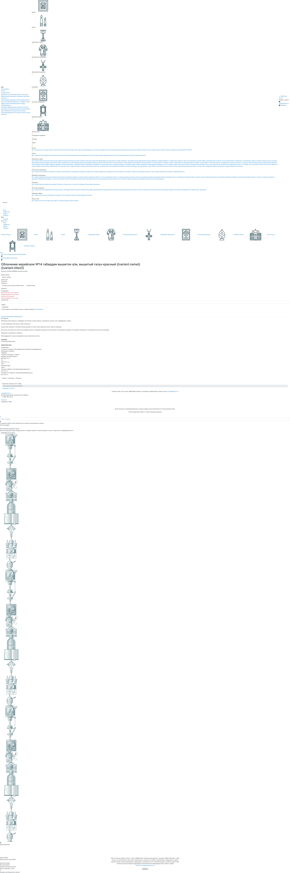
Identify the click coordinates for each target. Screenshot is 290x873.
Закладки (83, 189)
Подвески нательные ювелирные (242, 177)
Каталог (4, 202)
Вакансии (12, 112)
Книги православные (106, 189)
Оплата (9, 316)
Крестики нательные (112, 162)
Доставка (14, 316)
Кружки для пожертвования (263, 162)
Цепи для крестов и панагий (165, 166)
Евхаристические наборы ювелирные (84, 177)
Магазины (283, 105)
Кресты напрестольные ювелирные (202, 177)
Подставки (201, 164)
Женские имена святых (144, 150)
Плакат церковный (144, 189)
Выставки (26, 96)
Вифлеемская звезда (51, 189)
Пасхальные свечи (98, 155)
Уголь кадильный (114, 166)
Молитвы (116, 189)
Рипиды (38, 166)
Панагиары (144, 164)
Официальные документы (9, 96)
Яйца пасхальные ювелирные (155, 179)
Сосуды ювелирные (104, 179)
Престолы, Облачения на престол (233, 164)
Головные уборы (61, 171)
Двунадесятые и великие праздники (96, 150)
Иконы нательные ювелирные (140, 177)
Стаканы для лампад (86, 166)
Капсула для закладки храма (45, 162)
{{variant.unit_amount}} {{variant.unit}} (13, 285)
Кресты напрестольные (197, 162)
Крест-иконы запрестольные (128, 162)
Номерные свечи (87, 155)
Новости (26, 107)
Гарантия (19, 316)
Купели (43, 164)
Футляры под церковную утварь (141, 166)
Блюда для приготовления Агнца (79, 160)
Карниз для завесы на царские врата (58, 200)
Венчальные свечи (58, 155)
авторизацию (39, 309)
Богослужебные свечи (46, 155)
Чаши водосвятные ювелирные (136, 179)
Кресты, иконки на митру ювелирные (263, 177)
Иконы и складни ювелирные (122, 177)
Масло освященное (87, 164)
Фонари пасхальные (125, 166)
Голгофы (118, 160)
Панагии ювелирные (71, 179)
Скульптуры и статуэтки (71, 184)
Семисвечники (54, 166)
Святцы (163, 150)
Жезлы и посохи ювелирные (104, 177)
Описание (4, 316)
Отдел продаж (5, 100)
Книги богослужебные (61, 162)
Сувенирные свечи (140, 155)
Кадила (34, 162)
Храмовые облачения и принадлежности (172, 171)
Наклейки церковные (125, 189)
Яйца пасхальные (94, 184)
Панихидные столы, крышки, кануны (167, 164)
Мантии (68, 171)
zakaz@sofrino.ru (284, 103)
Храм (3, 110)
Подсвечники (194, 164)
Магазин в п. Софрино (19, 101)
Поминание (153, 189)
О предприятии (6, 105)
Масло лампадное (75, 164)
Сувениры (82, 184)
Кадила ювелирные (155, 177)
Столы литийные (66, 195)
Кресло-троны (43, 195)
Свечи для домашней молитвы (125, 155)
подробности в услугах (8, 433)
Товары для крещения (138, 171)
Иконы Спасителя (54, 150)
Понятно (145, 869)
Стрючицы (96, 166)
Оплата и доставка (22, 94)
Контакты (4, 98)
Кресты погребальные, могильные (226, 162)
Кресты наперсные (184, 162)
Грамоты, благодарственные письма (69, 189)
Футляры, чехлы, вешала (152, 171)
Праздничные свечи (110, 155)
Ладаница (52, 164)
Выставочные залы (14, 110)
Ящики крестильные (236, 166)
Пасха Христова (79, 150)
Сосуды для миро (74, 166)
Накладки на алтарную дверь (127, 164)
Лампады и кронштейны (62, 164)
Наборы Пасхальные (175, 189)
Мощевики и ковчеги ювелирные (55, 179)
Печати (187, 164)
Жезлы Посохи (222, 160)
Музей (7, 110)
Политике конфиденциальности (145, 865)
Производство (17, 109)
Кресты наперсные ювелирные (182, 177)
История (10, 109)
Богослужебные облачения (47, 171)
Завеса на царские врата (259, 160)
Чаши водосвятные (180, 166)
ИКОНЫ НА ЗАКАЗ (186, 150)
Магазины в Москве (16, 100)
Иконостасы (43, 200)
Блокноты (42, 189)
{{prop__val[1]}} (6, 277)
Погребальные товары (92, 171)
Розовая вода (45, 166)
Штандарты (209, 166)
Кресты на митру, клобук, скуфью (168, 162)
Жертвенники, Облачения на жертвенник (239, 160)
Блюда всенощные (63, 160)
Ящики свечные (76, 195)
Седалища (51, 195)
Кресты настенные (210, 162)
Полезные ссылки (20, 112)
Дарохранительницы (145, 160)
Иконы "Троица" (44, 150)
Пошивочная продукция (19, 254)
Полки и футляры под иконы (214, 164)
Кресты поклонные (243, 162)
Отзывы (28, 112)
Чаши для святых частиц (193, 166)
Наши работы (5, 89)
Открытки (135, 189)
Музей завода (21, 103)
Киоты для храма (73, 162)
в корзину (5, 307)
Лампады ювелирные (38, 179)
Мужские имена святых (129, 150)
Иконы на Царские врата (173, 150)
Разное (116, 171)
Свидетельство (187, 189)
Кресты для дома (142, 162)
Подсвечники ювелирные (85, 179)
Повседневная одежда (78, 171)
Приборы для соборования (251, 164)
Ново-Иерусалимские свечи (73, 155)
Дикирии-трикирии (157, 160)
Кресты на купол (153, 162)
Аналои (41, 160)
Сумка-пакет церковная (199, 189)
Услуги (3, 91)
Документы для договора (9, 94)
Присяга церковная (163, 189)
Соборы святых (156, 150)
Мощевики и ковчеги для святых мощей (105, 164)
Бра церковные (94, 160)
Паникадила (152, 164)
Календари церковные (93, 189)
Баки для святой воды (51, 160)
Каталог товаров (6, 254)
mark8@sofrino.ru (173, 391)
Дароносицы (135, 160)
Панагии (138, 164)
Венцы (101, 160)
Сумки (87, 184)
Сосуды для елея (64, 166)
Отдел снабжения (11, 103)
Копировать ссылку (8, 388)
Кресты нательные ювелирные (222, 177)
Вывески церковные (109, 160)
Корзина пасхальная (51, 184)
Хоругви (154, 166)
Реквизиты (20, 96)
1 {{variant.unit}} (30, 285)
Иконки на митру (272, 160)
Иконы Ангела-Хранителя (114, 150)
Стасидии (58, 195)
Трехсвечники (104, 166)
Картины (42, 184)
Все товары (35, 150)
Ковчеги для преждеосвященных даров (90, 162)
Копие (104, 162)
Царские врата (73, 200)
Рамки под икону (265, 164)
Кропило (251, 162)
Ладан (47, 164)
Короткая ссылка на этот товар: (12, 383)
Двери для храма (86, 195)
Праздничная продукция (106, 171)
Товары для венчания (124, 171)
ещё (1, 252)
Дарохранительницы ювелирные (49, 177)
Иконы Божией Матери (67, 150)
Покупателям (5, 92)
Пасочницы (181, 164)
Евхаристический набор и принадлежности (204, 160)
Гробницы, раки (126, 160)
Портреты (60, 184)
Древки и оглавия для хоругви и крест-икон (177, 160)
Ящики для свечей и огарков (221, 166)
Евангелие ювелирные (66, 177)
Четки (203, 166)
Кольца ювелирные (167, 177)
